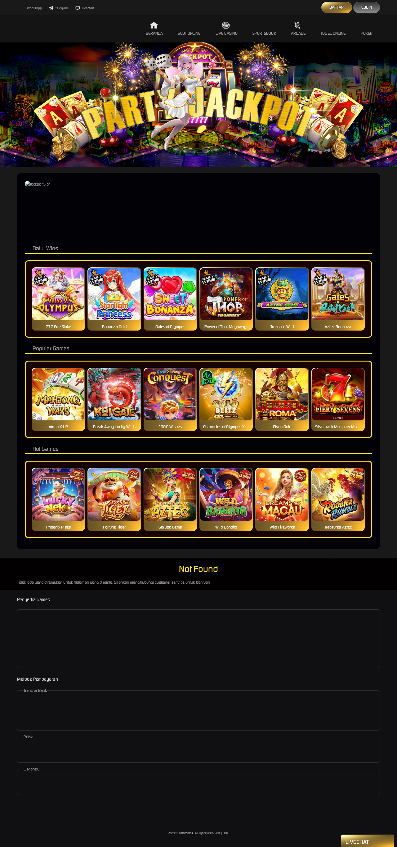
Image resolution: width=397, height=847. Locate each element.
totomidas (186, 833)
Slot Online (189, 33)
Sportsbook (264, 33)
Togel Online (333, 33)
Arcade (298, 33)
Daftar (336, 7)
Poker (367, 33)
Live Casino (227, 33)
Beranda (154, 33)
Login (366, 7)
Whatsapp (34, 8)
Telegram (62, 8)
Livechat (87, 8)
